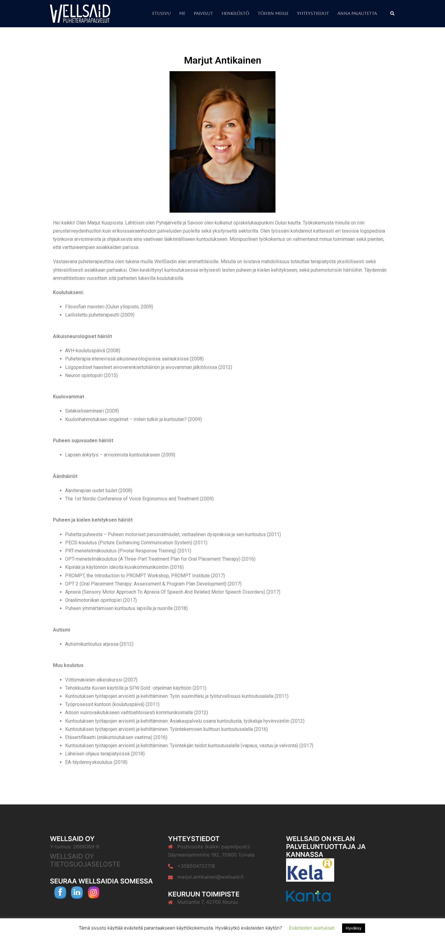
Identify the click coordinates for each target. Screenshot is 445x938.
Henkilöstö (235, 13)
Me (182, 13)
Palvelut (203, 13)
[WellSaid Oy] (80, 13)
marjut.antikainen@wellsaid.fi (210, 877)
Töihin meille (273, 13)
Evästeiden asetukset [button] (312, 928)
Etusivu (161, 13)
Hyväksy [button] (353, 928)
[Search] (392, 13)
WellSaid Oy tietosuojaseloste (85, 860)
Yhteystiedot (313, 13)
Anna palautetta (357, 13)
